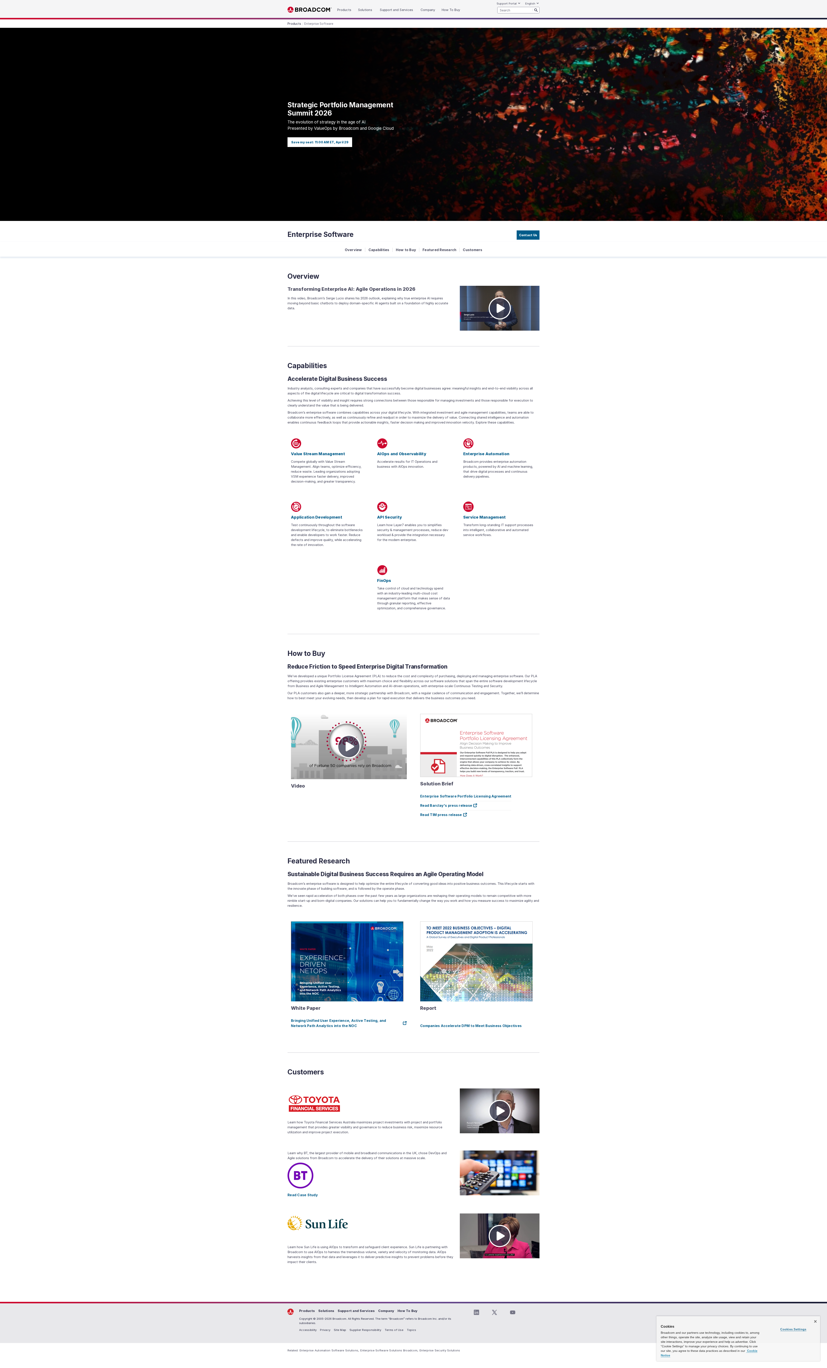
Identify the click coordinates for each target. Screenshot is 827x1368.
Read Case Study (303, 1195)
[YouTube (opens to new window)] (512, 1312)
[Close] (815, 1321)
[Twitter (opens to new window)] (494, 1312)
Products (307, 1311)
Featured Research (439, 250)
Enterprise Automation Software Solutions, (329, 1350)
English (530, 3)
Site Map (340, 1330)
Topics (411, 1330)
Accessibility (308, 1330)
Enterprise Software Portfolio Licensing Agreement (465, 796)
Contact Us (528, 235)
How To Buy (408, 1311)
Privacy (325, 1330)
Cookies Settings (793, 1329)
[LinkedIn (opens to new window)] (476, 1312)
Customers (472, 250)
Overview (353, 250)
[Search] (536, 10)
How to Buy (406, 250)
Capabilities (378, 250)
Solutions (326, 1311)
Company (386, 1311)
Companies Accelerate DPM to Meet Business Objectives (471, 1026)
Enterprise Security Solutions (440, 1350)
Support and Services (356, 1311)
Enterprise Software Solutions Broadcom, (389, 1350)
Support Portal (507, 3)
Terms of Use (394, 1330)
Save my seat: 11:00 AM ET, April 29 (319, 142)
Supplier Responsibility (365, 1330)
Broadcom (310, 10)
